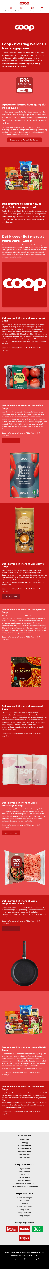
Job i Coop (24, 1175)
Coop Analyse (24, 1215)
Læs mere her (11, 441)
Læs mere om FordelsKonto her (24, 140)
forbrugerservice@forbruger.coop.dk (24, 1259)
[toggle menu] (42, 8)
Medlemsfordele (24, 1149)
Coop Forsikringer (24, 1198)
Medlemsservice (24, 1146)
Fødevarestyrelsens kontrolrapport (24, 1187)
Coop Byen (24, 1210)
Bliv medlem (25, 1140)
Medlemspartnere (24, 1152)
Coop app (24, 1143)
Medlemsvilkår (24, 1158)
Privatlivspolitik (24, 1181)
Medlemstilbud (24, 1155)
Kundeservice (24, 1172)
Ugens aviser (24, 1169)
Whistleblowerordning (24, 1184)
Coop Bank (24, 1201)
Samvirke (24, 1204)
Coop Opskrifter (24, 1212)
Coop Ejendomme (24, 1207)
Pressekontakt (24, 1178)
